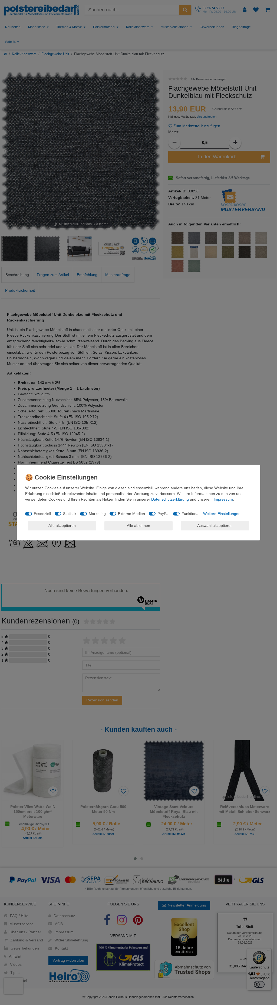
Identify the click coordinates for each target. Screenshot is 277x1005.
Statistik (69, 513)
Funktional (190, 513)
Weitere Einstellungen (221, 513)
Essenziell (42, 513)
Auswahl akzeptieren (215, 525)
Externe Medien (131, 513)
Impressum (223, 499)
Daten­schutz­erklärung (170, 499)
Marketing (97, 513)
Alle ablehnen (138, 525)
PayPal (163, 513)
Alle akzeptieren (62, 525)
